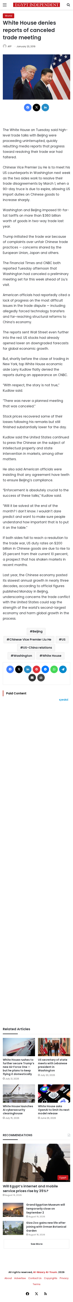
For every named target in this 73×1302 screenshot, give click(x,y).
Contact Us (35, 1278)
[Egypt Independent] (36, 5)
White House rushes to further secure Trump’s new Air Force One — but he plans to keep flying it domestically (18, 1067)
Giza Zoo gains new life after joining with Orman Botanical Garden (46, 1227)
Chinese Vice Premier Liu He (30, 639)
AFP (9, 46)
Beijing (37, 631)
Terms (36, 1284)
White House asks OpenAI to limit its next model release (53, 1109)
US (64, 639)
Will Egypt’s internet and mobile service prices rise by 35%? (30, 1188)
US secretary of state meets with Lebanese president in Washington (52, 1065)
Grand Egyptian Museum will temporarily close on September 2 (45, 1208)
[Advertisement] (36, 864)
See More (36, 1244)
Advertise (20, 1278)
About (8, 1278)
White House (51, 656)
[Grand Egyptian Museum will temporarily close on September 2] (13, 1210)
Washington (22, 656)
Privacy (64, 1278)
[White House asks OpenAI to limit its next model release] (54, 1093)
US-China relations (37, 647)
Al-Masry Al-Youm (45, 1272)
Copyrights (50, 1278)
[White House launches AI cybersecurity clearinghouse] (19, 1093)
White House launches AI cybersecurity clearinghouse (18, 1109)
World (8, 16)
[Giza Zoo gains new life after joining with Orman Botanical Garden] (13, 1228)
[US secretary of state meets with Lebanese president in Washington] (54, 1047)
